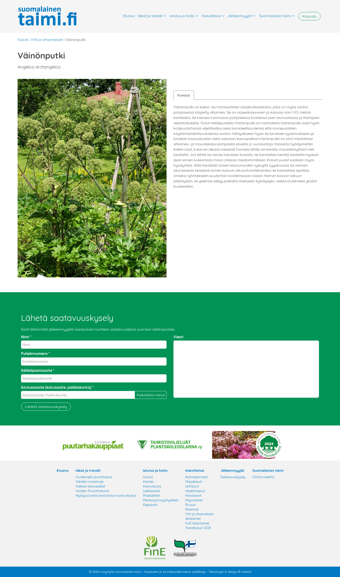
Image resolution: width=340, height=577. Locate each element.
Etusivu (129, 15)
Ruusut (190, 505)
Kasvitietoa (211, 15)
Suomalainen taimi (275, 15)
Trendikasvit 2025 (198, 528)
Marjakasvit (193, 482)
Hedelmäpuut (195, 491)
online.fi (246, 572)
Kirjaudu (309, 16)
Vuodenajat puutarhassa (94, 477)
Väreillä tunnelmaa (89, 482)
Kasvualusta (152, 486)
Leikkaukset (151, 491)
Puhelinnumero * (35, 353)
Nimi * (26, 337)
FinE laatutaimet (197, 523)
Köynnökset (194, 500)
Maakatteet (151, 495)
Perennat (192, 509)
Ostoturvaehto (263, 477)
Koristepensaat (196, 477)
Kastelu (148, 482)
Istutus (148, 477)
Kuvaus (183, 95)
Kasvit (23, 39)
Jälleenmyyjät (239, 15)
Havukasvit (193, 495)
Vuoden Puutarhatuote (92, 491)
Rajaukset (150, 505)
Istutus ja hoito (182, 15)
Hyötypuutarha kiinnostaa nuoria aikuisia (106, 495)
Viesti (178, 337)
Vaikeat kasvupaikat (90, 486)
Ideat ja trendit (150, 15)
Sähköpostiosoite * (38, 370)
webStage (199, 572)
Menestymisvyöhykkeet (160, 500)
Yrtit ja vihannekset (47, 39)
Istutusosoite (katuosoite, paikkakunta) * (57, 387)
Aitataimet (193, 519)
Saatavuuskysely (232, 477)
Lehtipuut (192, 486)
